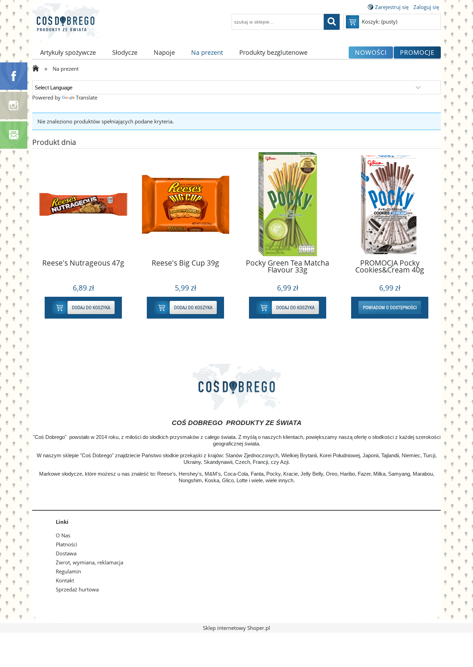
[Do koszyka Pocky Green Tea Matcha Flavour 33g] (387, 308)
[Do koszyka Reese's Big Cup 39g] (284, 308)
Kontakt (65, 580)
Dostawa (66, 553)
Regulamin (68, 571)
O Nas (63, 535)
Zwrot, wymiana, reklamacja (89, 562)
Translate (86, 97)
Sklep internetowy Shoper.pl (236, 627)
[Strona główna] (65, 25)
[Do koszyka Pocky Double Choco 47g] (80, 308)
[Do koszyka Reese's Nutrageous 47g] (182, 308)
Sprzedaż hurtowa (77, 589)
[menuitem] (68, 52)
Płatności (66, 544)
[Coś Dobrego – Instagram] (13, 105)
